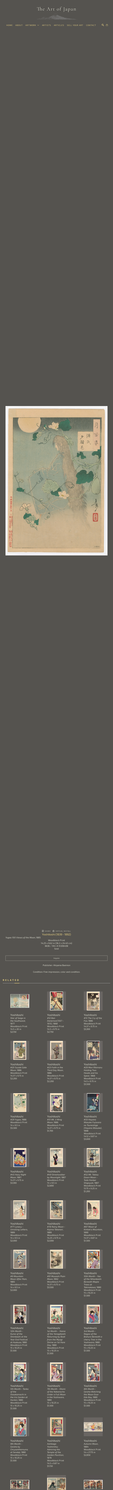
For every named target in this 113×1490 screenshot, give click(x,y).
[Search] (103, 25)
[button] (32, 25)
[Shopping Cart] (107, 25)
